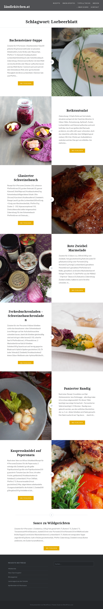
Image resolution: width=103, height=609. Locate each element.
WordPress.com (68, 605)
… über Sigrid (82, 7)
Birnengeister (12, 577)
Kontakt (95, 7)
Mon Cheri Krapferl (14, 573)
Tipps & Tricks (83, 3)
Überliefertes (69, 3)
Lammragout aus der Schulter (18, 581)
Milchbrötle (12, 569)
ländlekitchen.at (17, 7)
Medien (96, 3)
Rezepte (56, 3)
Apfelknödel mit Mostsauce (17, 585)
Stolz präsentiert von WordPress (40, 605)
